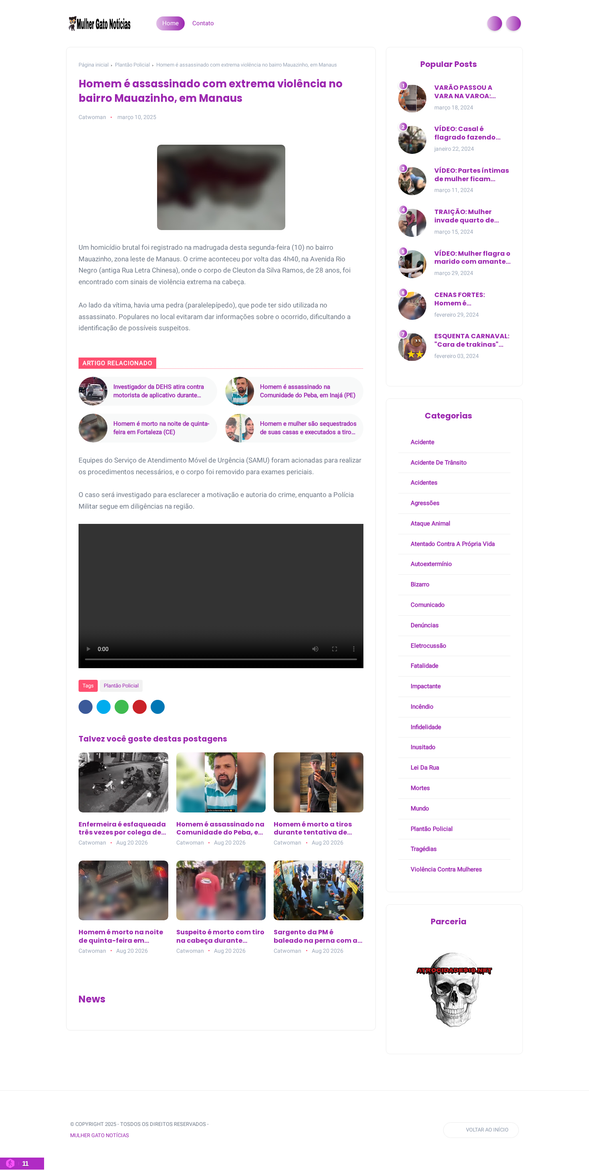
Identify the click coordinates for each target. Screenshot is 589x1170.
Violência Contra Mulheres (445, 869)
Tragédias (423, 849)
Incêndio (421, 706)
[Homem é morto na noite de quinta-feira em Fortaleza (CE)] (93, 428)
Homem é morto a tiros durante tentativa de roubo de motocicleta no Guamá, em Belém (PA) (316, 828)
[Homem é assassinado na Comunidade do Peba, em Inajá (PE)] (239, 391)
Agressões (424, 503)
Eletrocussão (427, 645)
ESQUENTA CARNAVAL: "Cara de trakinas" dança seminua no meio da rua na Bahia (471, 340)
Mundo (419, 808)
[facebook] (86, 707)
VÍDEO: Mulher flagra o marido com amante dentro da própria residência (472, 258)
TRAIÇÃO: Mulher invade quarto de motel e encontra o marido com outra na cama (471, 216)
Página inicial (94, 65)
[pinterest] (140, 707)
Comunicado (427, 604)
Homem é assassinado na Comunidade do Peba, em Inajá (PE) (307, 391)
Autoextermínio (430, 564)
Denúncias (424, 625)
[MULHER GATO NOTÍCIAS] (100, 23)
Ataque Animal (429, 523)
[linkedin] (158, 707)
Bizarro (419, 584)
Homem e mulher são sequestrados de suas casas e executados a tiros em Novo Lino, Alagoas (308, 428)
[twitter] (104, 707)
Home (170, 23)
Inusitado (422, 747)
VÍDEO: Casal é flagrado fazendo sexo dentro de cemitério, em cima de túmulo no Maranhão (472, 133)
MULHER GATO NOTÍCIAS (99, 1135)
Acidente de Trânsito (438, 462)
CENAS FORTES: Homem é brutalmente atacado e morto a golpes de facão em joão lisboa (472, 299)
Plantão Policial (132, 65)
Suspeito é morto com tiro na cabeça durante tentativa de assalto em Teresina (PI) (220, 936)
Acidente (421, 442)
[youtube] (290, 1130)
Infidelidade (425, 727)
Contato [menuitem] (203, 23)
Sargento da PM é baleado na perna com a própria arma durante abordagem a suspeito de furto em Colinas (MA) (318, 936)
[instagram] (275, 1130)
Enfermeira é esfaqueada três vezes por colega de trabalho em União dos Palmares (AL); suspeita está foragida (122, 828)
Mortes (419, 788)
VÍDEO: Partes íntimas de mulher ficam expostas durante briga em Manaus (471, 175)
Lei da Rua (424, 767)
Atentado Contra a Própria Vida (452, 544)
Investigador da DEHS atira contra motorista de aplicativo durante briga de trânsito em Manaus (158, 391)
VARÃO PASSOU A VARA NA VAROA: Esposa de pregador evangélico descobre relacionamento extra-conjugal (470, 92)
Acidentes (423, 482)
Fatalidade (423, 665)
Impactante (425, 686)
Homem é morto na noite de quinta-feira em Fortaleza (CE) (161, 428)
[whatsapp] (122, 707)
